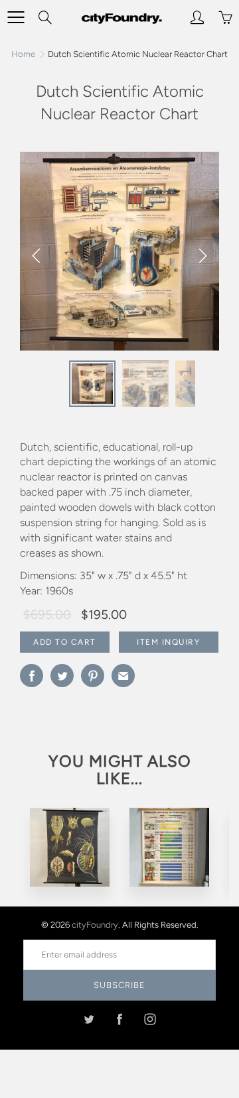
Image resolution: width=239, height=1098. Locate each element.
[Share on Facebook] (31, 675)
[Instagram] (150, 1018)
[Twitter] (89, 1018)
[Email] (123, 675)
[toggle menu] (15, 17)
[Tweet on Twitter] (62, 675)
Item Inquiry (168, 642)
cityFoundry (95, 925)
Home (23, 54)
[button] (202, 255)
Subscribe (119, 985)
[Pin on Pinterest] (92, 675)
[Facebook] (119, 1018)
